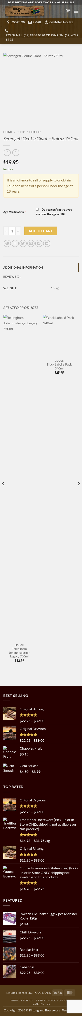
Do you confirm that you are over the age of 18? (54, 212)
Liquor (35, 132)
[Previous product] (15, 152)
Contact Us (41, 1003)
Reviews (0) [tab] (12, 276)
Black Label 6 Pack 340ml (59, 366)
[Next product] (7, 152)
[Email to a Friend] (31, 243)
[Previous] (3, 492)
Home (8, 132)
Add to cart (41, 231)
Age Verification (14, 212)
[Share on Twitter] (23, 243)
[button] (76, 11)
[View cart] (68, 11)
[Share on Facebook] (15, 243)
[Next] (78, 492)
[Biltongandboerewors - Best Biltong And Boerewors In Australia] (32, 11)
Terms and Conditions (53, 1000)
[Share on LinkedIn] (46, 243)
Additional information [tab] (23, 267)
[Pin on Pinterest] (38, 243)
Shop (21, 132)
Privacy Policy (21, 1000)
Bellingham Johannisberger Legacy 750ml (19, 652)
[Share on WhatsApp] (7, 243)
